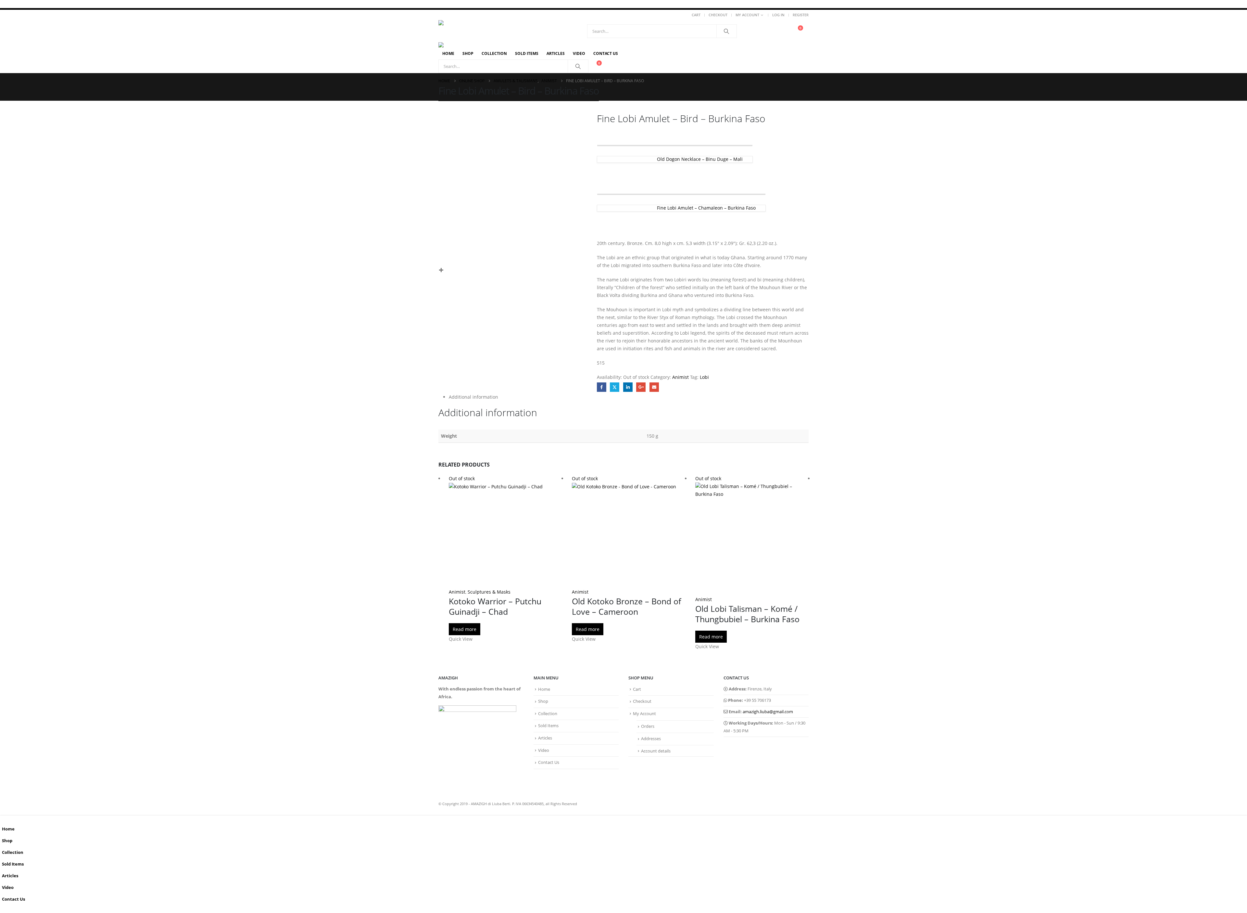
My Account (747, 14)
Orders (647, 726)
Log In (778, 14)
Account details (656, 751)
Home (448, 53)
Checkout (718, 14)
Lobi (704, 377)
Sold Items (526, 53)
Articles (556, 53)
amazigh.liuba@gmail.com (768, 711)
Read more (464, 629)
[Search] (727, 31)
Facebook (601, 387)
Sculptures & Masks (489, 592)
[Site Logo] (494, 31)
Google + (641, 387)
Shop (467, 53)
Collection (494, 53)
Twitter (614, 387)
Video (579, 53)
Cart (696, 14)
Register (801, 14)
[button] (4, 819)
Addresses (651, 738)
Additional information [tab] (473, 397)
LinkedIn (628, 387)
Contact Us (605, 53)
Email (654, 387)
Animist (680, 377)
